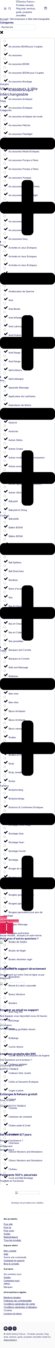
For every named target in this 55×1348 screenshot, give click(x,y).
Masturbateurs (11, 1237)
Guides (7, 1277)
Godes (7, 1233)
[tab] (3, 928)
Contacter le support (14, 1260)
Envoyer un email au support (19, 1010)
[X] (10, 1329)
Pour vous (9, 1230)
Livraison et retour (13, 1313)
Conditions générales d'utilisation (20, 1307)
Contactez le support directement (23, 968)
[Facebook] (6, 1329)
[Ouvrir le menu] (5, 8)
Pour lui (7, 1227)
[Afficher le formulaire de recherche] (9, 8)
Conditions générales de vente (19, 1304)
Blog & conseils (11, 1263)
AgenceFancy (10, 1340)
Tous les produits (12, 1240)
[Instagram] (15, 1329)
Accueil (4, 18)
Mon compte (10, 1251)
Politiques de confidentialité (18, 1300)
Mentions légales (12, 1297)
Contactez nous (12, 1280)
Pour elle (8, 1224)
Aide (6, 1254)
